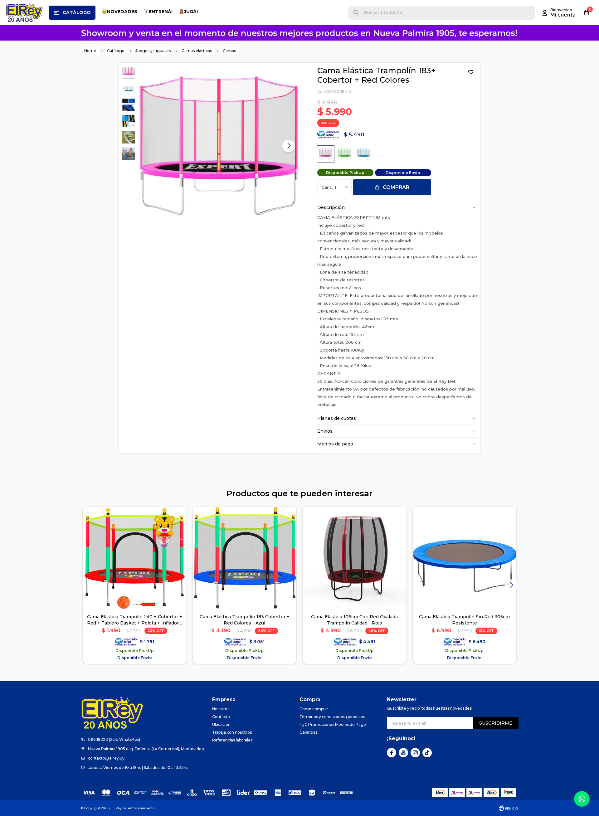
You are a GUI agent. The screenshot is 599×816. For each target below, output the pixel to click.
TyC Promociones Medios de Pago (333, 724)
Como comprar (314, 709)
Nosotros (220, 709)
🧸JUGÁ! (188, 11)
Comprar (396, 187)
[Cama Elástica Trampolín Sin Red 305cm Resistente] (465, 558)
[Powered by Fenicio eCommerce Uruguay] (508, 808)
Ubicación (221, 724)
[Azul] (363, 154)
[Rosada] (325, 154)
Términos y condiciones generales (332, 716)
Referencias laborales (232, 740)
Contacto (221, 716)
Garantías (308, 732)
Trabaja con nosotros (232, 732)
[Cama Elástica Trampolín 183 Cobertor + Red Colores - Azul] (245, 558)
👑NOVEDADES (119, 11)
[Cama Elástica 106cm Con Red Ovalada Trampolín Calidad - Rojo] (355, 558)
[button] (356, 13)
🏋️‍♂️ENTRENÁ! (158, 11)
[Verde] (344, 154)
